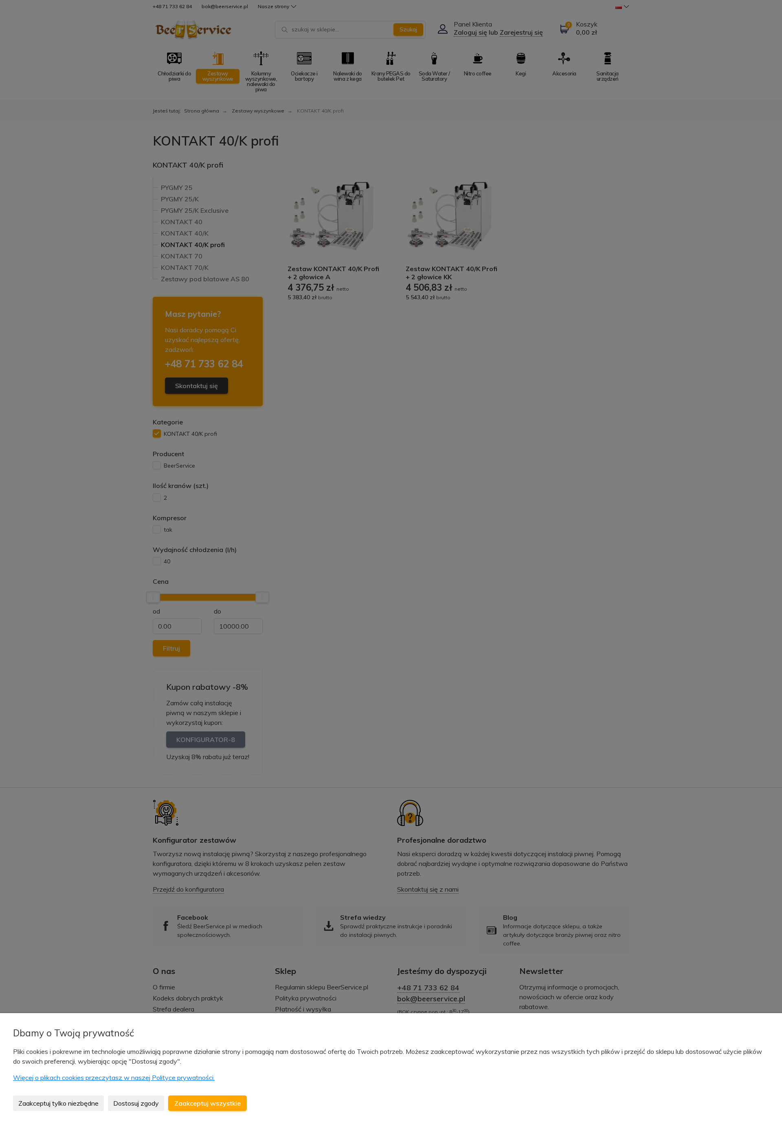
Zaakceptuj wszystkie (207, 1103)
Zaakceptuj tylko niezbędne (58, 1103)
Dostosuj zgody (136, 1103)
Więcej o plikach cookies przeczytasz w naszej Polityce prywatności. (114, 1077)
